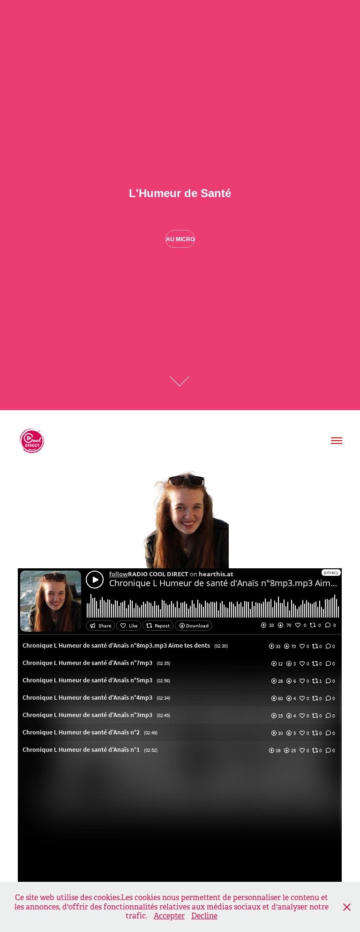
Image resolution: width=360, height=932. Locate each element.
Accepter (169, 916)
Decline (204, 916)
